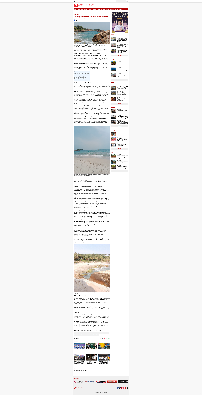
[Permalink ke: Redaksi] (74, 20)
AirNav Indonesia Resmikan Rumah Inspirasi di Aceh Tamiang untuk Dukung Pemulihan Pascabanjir (122, 64)
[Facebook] (118, 388)
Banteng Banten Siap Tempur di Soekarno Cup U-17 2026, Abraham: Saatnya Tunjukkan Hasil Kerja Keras (122, 139)
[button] (126, 1)
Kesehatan (103, 9)
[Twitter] (120, 388)
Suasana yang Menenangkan (80, 76)
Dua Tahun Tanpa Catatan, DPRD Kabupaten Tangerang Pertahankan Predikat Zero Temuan (122, 46)
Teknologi (94, 9)
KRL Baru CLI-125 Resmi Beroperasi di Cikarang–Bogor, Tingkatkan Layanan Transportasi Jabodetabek (122, 76)
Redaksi (95, 390)
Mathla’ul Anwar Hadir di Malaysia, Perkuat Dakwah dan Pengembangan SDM (91, 351)
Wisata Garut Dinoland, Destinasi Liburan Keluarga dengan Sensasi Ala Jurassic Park (122, 162)
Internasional (112, 9)
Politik (82, 9)
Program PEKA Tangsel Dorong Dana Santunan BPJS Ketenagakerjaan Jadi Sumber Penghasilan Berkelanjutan (122, 93)
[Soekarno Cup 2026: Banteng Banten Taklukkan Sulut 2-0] (113, 134)
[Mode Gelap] (127, 1)
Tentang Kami (88, 390)
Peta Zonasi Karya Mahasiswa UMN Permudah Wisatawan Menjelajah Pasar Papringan (122, 167)
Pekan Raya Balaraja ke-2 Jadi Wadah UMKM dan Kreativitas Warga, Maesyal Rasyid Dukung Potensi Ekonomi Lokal (79, 362)
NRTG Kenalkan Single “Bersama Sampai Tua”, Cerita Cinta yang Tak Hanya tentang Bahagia (122, 117)
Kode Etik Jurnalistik (105, 390)
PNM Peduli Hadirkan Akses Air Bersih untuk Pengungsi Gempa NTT (103, 351)
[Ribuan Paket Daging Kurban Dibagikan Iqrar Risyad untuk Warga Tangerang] (113, 51)
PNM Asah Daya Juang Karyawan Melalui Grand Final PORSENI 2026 (79, 351)
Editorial (116, 9)
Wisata (77, 14)
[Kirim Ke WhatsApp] (109, 338)
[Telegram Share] (106, 338)
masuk (79, 370)
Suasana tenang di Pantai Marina (93, 334)
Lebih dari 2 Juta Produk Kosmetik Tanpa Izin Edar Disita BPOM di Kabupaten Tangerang (122, 122)
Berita (75, 14)
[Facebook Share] (100, 338)
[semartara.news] (84, 5)
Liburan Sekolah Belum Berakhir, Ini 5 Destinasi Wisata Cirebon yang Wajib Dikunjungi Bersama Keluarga (122, 157)
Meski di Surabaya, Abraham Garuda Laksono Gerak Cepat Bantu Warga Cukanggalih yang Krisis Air (122, 40)
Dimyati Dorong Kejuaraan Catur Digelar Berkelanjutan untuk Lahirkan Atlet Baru (122, 144)
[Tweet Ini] (102, 338)
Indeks (92, 390)
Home (75, 9)
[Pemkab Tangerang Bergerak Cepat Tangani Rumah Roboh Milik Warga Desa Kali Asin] (91, 357)
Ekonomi (85, 9)
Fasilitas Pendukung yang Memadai (81, 74)
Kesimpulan (77, 79)
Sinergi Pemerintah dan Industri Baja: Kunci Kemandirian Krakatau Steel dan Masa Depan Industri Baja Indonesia (122, 70)
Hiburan (107, 9)
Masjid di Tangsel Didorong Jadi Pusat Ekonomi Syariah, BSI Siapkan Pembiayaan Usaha (122, 87)
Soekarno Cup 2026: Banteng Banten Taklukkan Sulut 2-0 (122, 133)
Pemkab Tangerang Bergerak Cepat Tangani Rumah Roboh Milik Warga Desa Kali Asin (91, 362)
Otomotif (89, 9)
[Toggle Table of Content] (87, 72)
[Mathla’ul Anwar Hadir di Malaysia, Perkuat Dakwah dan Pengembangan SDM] (91, 346)
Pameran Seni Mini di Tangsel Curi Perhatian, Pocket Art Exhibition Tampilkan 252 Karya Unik (122, 112)
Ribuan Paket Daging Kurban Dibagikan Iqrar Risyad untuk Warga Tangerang (122, 51)
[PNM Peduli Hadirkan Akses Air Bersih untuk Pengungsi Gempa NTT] (104, 346)
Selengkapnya (119, 55)
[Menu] (74, 1)
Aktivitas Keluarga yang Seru (80, 78)
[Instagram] (123, 388)
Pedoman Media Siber (113, 390)
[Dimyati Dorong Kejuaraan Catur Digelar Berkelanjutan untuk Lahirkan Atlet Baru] (113, 144)
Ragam (120, 9)
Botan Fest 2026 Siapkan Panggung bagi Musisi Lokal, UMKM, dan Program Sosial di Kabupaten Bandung (122, 99)
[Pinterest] (122, 388)
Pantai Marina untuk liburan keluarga (80, 334)
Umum (78, 9)
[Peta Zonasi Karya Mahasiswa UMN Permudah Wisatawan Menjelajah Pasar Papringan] (113, 167)
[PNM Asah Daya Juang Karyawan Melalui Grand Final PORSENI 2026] (79, 346)
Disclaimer (99, 390)
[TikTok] (127, 388)
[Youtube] (125, 388)
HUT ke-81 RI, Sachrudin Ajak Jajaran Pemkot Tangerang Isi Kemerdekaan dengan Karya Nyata (103, 362)
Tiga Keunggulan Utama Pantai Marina (82, 73)
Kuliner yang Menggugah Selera (80, 77)
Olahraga (98, 9)
